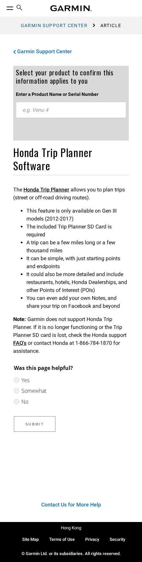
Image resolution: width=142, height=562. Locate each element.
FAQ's (19, 343)
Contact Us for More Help (71, 505)
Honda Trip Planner (46, 189)
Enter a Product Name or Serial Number (57, 94)
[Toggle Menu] (4, 6)
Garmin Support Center (54, 25)
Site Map (30, 539)
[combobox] (71, 110)
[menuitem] (19, 8)
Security (117, 539)
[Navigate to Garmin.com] (71, 8)
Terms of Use (62, 539)
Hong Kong (71, 527)
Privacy (92, 539)
